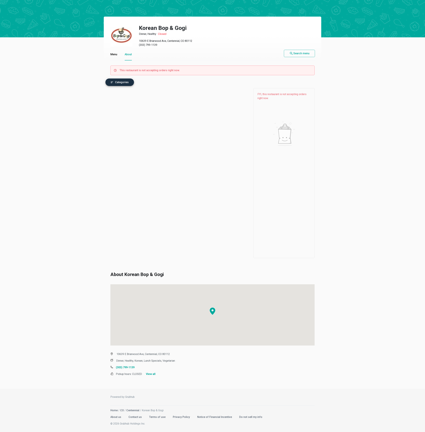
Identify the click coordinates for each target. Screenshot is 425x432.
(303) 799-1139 (148, 44)
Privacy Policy (182, 417)
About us (116, 417)
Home (114, 410)
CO (122, 410)
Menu (113, 54)
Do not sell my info (250, 417)
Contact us (135, 417)
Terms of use (157, 417)
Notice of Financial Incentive (215, 417)
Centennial (132, 410)
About (128, 54)
